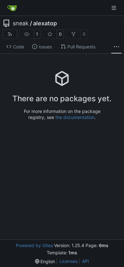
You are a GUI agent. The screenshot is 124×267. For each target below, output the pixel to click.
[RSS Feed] (10, 34)
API (85, 261)
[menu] (45, 261)
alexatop (45, 23)
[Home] (12, 8)
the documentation (74, 117)
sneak (21, 23)
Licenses (68, 261)
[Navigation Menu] (114, 8)
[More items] (116, 46)
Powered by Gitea (34, 245)
